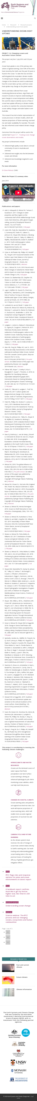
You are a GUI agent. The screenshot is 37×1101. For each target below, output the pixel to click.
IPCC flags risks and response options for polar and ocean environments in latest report (18, 877)
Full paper (27, 227)
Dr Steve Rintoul (7, 170)
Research (13, 25)
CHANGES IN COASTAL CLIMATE (22, 800)
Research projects (26, 25)
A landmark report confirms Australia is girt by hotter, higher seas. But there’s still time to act (18, 892)
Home (4, 25)
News (8, 872)
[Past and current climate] (8, 968)
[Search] (35, 18)
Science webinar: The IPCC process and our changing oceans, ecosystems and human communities (19, 918)
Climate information (24, 989)
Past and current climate (22, 966)
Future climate (21, 977)
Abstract (24, 264)
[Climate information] (8, 992)
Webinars (9, 912)
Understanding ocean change (18, 906)
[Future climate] (8, 980)
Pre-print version (19, 472)
